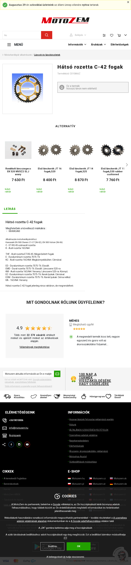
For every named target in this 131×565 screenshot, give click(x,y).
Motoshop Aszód (78, 456)
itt (64, 556)
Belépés (79, 35)
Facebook (11, 443)
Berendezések (11, 484)
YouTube (27, 443)
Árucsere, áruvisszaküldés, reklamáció (88, 451)
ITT (65, 538)
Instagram (19, 443)
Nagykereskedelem (79, 440)
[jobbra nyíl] (125, 164)
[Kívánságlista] (111, 35)
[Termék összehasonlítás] (104, 35)
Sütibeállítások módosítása (83, 462)
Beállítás (52, 546)
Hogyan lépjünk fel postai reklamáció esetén (91, 419)
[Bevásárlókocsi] (120, 35)
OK (78, 546)
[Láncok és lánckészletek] (27, 89)
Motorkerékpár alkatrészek (18, 55)
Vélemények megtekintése (34, 347)
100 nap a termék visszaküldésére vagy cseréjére (95, 379)
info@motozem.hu (18, 428)
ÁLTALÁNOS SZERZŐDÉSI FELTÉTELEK (88, 430)
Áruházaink (15, 435)
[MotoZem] (65, 20)
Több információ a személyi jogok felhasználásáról (28, 386)
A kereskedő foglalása (15, 478)
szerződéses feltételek (25, 382)
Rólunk (72, 424)
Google (56, 504)
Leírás (10, 209)
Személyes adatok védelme (83, 435)
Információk (75, 44)
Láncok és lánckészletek (47, 55)
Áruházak (97, 44)
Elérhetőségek (120, 44)
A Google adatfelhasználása (85, 521)
